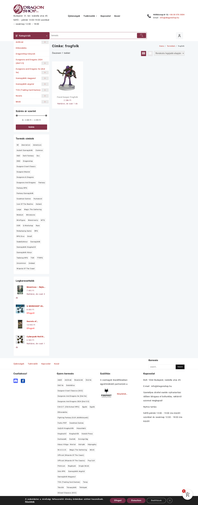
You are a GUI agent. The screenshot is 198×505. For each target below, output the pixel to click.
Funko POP (62, 423)
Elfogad (117, 500)
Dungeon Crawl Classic (26, 166)
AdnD (60, 380)
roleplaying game (24, 231)
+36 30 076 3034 (177, 15)
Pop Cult (91, 461)
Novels (19, 96)
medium (20, 215)
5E (18, 145)
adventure (37, 145)
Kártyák (82, 444)
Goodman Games (24, 199)
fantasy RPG (22, 188)
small (29, 236)
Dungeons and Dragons (26, 183)
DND (18, 161)
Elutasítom (136, 500)
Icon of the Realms (25, 204)
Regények (72, 466)
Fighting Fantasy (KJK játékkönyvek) (73, 418)
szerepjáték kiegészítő (26, 247)
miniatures (30, 215)
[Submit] (141, 35)
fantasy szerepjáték (25, 193)
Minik (18, 102)
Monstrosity (33, 220)
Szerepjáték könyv (24, 252)
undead (32, 263)
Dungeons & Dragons (25, 177)
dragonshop (28, 161)
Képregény (92, 444)
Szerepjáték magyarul (26, 78)
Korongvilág (83, 439)
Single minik (84, 466)
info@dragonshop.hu (169, 18)
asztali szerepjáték (25, 150)
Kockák (72, 439)
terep (85, 482)
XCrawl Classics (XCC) (67, 493)
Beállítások (156, 500)
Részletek (30, 501)
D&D (18, 156)
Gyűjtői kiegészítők (66, 428)
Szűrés (31, 127)
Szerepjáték (35, 242)
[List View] (150, 53)
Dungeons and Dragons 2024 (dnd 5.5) (29, 61)
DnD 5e (60, 385)
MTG (43, 220)
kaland (39, 204)
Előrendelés (21, 48)
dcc (38, 156)
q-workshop (28, 226)
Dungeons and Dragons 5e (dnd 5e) (30, 70)
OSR (18, 226)
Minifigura (21, 220)
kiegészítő (62, 434)
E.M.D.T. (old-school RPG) (68, 407)
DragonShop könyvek (25, 54)
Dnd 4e (88, 380)
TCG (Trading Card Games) (28, 90)
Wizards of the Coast (26, 269)
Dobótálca (70, 385)
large (19, 209)
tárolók (61, 487)
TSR (32, 258)
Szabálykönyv (22, 242)
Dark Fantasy (28, 156)
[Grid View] (143, 53)
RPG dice (20, 236)
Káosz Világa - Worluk (67, 444)
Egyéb (84, 407)
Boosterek (79, 380)
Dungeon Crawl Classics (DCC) (70, 391)
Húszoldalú (81, 428)
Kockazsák (62, 439)
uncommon (21, 263)
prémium (61, 466)
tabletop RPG (22, 258)
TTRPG (40, 258)
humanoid (38, 199)
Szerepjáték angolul (25, 84)
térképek (83, 487)
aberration (25, 145)
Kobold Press (87, 434)
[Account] (179, 35)
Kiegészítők (74, 434)
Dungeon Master (23, 172)
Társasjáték (72, 487)
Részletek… (122, 394)
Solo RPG (61, 471)
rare (38, 226)
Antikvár (19, 42)
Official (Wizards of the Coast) (71, 455)
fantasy (42, 183)
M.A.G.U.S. (62, 450)
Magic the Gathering (33, 209)
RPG (36, 231)
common (39, 150)
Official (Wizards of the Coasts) (71, 461)
